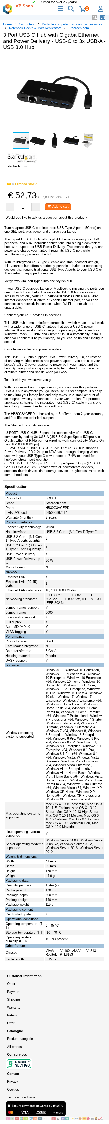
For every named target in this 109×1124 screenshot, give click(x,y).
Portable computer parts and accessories (72, 24)
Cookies (13, 1089)
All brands (14, 1047)
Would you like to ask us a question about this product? (46, 217)
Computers (27, 24)
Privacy (12, 1081)
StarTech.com (78, 28)
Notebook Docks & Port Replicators (35, 28)
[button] (101, 59)
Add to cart (60, 206)
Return (12, 1015)
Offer (10, 1023)
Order (11, 984)
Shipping (13, 999)
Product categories (21, 1039)
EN (102, 17)
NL (95, 17)
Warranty (13, 1007)
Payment (13, 992)
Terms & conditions (21, 1097)
